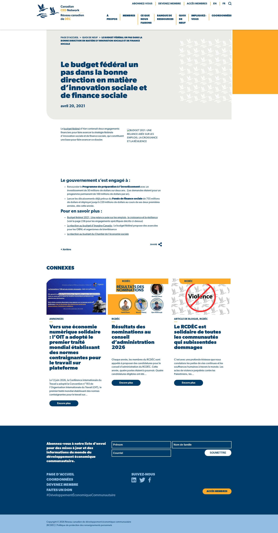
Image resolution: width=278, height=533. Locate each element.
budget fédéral (72, 129)
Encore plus (64, 403)
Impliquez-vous (198, 17)
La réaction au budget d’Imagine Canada (89, 226)
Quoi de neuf (182, 19)
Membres (129, 15)
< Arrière (66, 249)
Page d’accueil (70, 37)
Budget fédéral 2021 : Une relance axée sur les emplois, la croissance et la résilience (112, 217)
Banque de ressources (165, 17)
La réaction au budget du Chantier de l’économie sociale (98, 234)
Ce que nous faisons (146, 19)
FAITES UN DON (59, 490)
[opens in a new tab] (76, 297)
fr (223, 3)
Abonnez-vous (142, 3)
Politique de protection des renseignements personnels (84, 525)
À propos (112, 17)
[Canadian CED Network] (60, 19)
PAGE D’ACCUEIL (60, 474)
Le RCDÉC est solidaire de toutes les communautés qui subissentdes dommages (197, 337)
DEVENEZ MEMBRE (62, 485)
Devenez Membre (169, 3)
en (215, 3)
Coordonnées (222, 15)
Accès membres (197, 3)
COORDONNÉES (59, 479)
